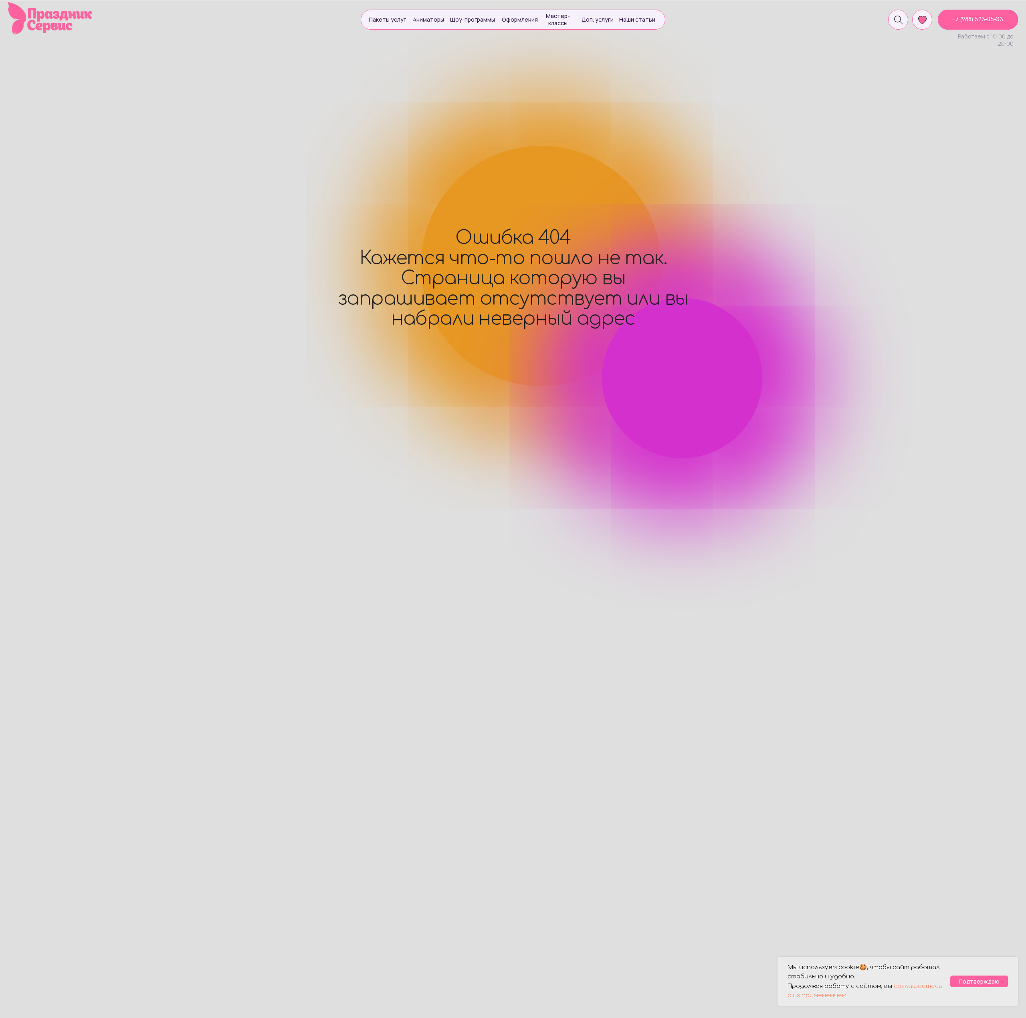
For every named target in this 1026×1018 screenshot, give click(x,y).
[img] (50, 18)
